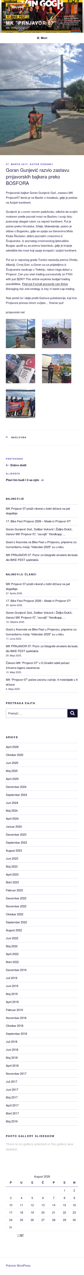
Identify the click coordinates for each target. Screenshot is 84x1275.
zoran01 (46, 164)
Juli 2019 (11, 978)
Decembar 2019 (16, 970)
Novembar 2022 (16, 906)
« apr (20, 1235)
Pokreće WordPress (18, 1265)
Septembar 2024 (16, 795)
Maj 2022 (12, 946)
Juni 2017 (12, 1089)
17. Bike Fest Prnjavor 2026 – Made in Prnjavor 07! (38, 521)
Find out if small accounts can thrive (45, 284)
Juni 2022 (12, 938)
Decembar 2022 (16, 898)
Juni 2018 (12, 1049)
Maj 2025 (12, 771)
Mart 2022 (12, 962)
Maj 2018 (12, 1057)
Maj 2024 (12, 810)
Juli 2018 (11, 1041)
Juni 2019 (12, 986)
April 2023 (12, 874)
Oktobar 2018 (14, 1025)
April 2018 (12, 1065)
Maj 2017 (12, 1097)
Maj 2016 (12, 1121)
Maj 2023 (12, 866)
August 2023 (14, 850)
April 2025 (12, 779)
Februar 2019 (14, 1010)
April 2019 (12, 1002)
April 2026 (12, 747)
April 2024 (12, 818)
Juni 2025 (12, 763)
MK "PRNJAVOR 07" (31, 22)
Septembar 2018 (16, 1033)
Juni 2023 (12, 858)
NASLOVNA (19, 437)
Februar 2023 (14, 890)
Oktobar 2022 (14, 914)
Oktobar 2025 (14, 755)
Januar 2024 (14, 826)
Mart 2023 (12, 882)
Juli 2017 (11, 1081)
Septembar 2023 (16, 842)
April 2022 (12, 954)
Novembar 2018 (16, 1018)
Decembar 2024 (16, 787)
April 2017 (12, 1105)
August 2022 (14, 930)
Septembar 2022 (16, 922)
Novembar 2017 (16, 1073)
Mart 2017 (12, 1113)
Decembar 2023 (16, 834)
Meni (44, 38)
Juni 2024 (12, 803)
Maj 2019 (12, 994)
